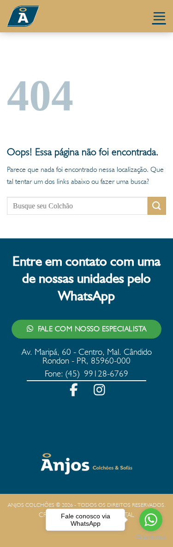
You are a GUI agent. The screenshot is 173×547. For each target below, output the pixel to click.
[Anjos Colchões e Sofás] (53, 16)
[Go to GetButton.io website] (151, 538)
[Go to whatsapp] (150, 519)
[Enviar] (157, 206)
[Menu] (159, 16)
